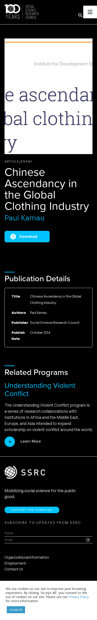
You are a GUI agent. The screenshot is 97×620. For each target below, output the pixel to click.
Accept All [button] (15, 610)
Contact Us (14, 569)
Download (28, 236)
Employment (15, 563)
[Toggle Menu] (90, 12)
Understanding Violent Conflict (40, 389)
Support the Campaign (32, 510)
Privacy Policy (79, 596)
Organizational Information (27, 557)
